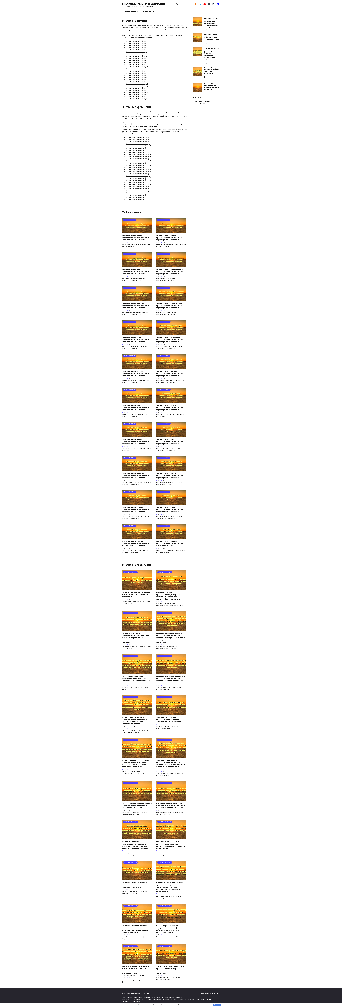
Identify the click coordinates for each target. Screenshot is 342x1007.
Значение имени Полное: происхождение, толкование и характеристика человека (135, 509)
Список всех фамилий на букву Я (138, 199)
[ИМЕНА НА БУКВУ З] (137, 266)
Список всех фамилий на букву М (138, 163)
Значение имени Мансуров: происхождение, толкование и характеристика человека (135, 475)
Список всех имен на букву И (137, 58)
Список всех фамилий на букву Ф (138, 180)
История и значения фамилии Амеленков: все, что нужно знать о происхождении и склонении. (170, 805)
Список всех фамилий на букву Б (138, 139)
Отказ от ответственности (131, 1001)
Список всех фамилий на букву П (138, 169)
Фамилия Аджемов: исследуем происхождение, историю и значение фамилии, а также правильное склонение (135, 763)
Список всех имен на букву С (136, 77)
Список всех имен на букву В (136, 45)
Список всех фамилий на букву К (138, 159)
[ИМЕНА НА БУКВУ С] (171, 300)
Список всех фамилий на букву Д (138, 146)
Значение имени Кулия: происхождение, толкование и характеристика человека (135, 237)
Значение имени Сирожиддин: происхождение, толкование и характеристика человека (169, 305)
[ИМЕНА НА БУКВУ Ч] (137, 537)
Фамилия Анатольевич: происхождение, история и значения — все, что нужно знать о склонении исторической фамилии (170, 764)
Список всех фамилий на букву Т (138, 176)
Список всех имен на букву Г (136, 47)
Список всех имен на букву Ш (137, 90)
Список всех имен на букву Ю (137, 97)
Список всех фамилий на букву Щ (138, 191)
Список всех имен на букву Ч (136, 88)
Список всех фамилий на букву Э (138, 195)
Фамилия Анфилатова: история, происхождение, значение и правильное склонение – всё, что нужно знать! (170, 845)
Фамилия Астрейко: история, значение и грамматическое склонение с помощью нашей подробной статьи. (135, 929)
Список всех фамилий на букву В (138, 142)
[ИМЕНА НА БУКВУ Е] (171, 503)
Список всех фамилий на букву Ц (138, 184)
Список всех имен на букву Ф (137, 84)
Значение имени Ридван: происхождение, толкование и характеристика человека (135, 373)
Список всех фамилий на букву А (138, 137)
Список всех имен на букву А (136, 41)
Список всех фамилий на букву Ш (138, 189)
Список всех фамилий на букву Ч (138, 186)
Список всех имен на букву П (137, 73)
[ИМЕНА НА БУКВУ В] (137, 334)
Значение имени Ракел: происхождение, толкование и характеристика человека (135, 407)
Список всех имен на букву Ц (137, 86)
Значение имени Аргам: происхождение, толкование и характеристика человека (169, 237)
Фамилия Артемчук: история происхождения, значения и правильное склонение (134, 885)
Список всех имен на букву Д (137, 50)
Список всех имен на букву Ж (137, 54)
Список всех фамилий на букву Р (138, 171)
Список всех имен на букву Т (136, 79)
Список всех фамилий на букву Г (138, 144)
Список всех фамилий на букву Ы (138, 193)
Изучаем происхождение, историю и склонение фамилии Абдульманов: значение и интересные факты (170, 929)
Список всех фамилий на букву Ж (138, 150)
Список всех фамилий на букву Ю (138, 197)
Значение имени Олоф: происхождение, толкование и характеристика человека (169, 407)
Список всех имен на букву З (136, 56)
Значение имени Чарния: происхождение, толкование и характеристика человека (135, 543)
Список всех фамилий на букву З (138, 152)
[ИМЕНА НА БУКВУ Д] (171, 334)
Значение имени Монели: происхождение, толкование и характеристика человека (135, 305)
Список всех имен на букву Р (136, 75)
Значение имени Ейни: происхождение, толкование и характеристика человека (169, 509)
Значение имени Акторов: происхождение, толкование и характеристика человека (169, 373)
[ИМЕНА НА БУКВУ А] (171, 232)
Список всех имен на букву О (137, 71)
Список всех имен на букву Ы (137, 92)
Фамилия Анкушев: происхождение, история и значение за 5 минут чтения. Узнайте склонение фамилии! (135, 845)
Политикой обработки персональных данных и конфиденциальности (187, 999)
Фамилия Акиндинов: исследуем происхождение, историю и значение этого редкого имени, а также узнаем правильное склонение (170, 637)
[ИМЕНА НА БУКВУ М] (137, 300)
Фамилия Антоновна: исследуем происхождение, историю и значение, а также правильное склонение (170, 679)
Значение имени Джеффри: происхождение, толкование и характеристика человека (169, 339)
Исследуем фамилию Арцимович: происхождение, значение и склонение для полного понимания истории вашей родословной (171, 887)
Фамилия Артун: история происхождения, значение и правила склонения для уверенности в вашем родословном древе (134, 721)
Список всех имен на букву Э (136, 94)
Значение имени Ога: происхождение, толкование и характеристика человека (169, 441)
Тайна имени (131, 212)
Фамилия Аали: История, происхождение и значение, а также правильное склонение (169, 719)
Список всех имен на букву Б (136, 43)
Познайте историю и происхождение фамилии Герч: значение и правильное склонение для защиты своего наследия (135, 637)
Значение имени (129, 12)
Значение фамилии (148, 12)
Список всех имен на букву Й (137, 60)
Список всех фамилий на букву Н (138, 165)
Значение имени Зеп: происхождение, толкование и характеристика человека (135, 271)
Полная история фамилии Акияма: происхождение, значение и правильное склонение (137, 805)
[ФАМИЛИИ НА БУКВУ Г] (137, 589)
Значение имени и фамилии (140, 994)
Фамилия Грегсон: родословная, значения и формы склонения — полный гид (136, 595)
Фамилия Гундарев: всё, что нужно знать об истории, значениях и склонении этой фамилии (211, 72)
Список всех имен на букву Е (136, 52)
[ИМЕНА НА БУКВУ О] (171, 402)
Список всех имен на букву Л (137, 65)
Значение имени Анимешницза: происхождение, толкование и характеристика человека (170, 271)
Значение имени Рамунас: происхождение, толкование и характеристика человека (169, 475)
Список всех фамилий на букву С (138, 174)
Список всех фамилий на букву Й (138, 157)
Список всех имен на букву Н (137, 69)
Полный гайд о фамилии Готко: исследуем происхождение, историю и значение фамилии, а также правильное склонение (136, 679)
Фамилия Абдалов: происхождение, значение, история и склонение (211, 86)
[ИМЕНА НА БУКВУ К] (137, 232)
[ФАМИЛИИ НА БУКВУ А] (171, 630)
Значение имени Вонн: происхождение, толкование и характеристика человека (135, 339)
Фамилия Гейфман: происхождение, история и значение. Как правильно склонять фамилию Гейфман (168, 596)
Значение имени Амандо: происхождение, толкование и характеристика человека (135, 441)
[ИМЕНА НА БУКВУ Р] (137, 368)
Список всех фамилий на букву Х (138, 182)
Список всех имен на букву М (137, 67)
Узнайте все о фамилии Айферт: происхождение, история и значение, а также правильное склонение (170, 969)
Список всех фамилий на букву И (138, 154)
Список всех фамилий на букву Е (138, 148)
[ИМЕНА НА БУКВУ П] (137, 503)
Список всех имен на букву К (136, 62)
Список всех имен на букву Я (136, 99)
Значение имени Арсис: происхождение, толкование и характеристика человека (169, 543)
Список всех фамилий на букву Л (138, 161)
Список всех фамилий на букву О (138, 167)
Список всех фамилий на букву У (138, 178)
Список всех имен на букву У (136, 82)
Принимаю (217, 1004)
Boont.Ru (217, 994)
